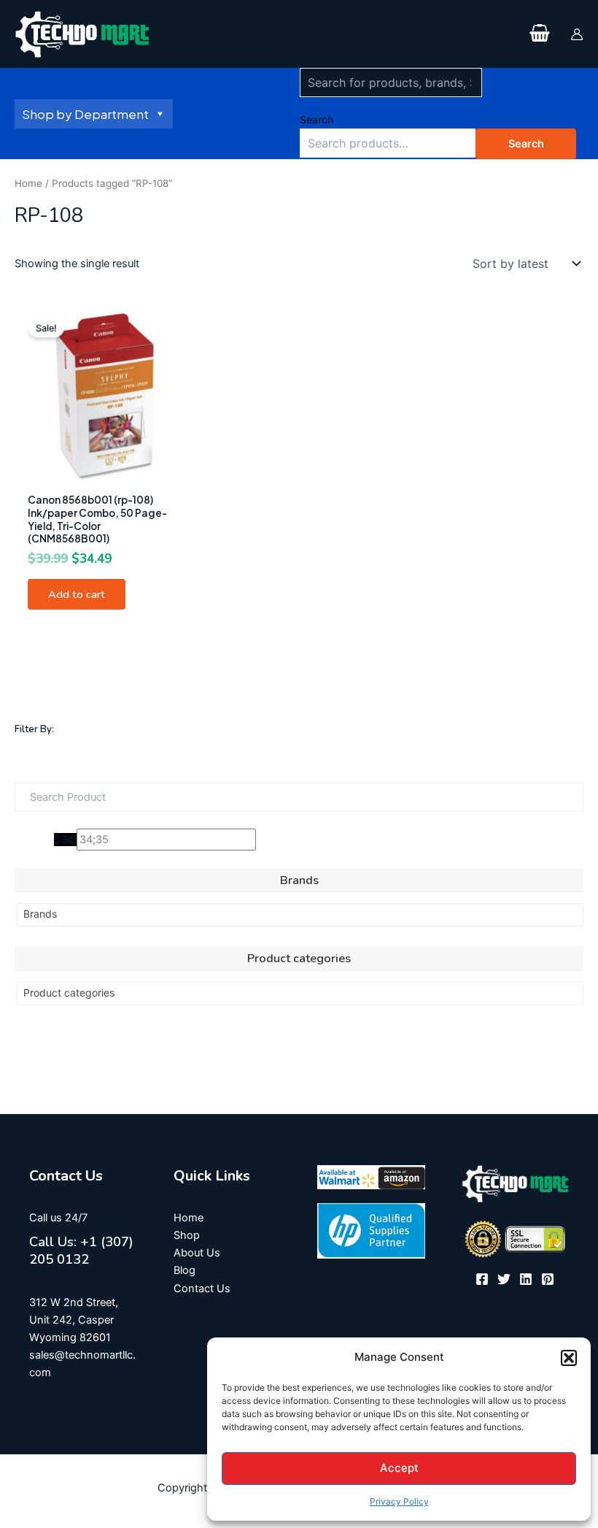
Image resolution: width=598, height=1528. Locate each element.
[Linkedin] (525, 1279)
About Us (197, 1252)
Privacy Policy (399, 1501)
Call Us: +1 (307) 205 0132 (81, 1250)
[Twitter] (503, 1279)
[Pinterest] (547, 1279)
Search (316, 119)
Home (28, 183)
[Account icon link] (576, 34)
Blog (184, 1270)
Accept (399, 1468)
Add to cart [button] (76, 594)
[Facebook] (482, 1279)
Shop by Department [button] (85, 114)
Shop (187, 1235)
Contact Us (202, 1288)
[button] (569, 1358)
